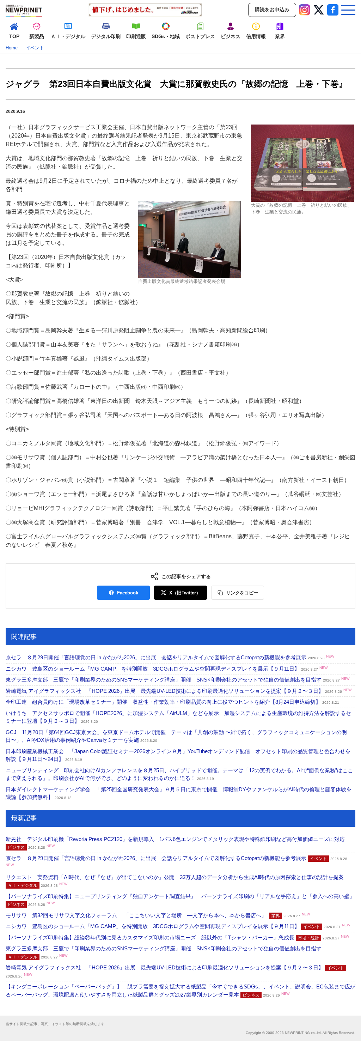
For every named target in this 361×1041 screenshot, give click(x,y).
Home (12, 47)
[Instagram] (304, 10)
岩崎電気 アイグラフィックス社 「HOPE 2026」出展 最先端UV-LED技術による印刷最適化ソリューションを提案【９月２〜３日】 (178, 691)
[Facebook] (332, 10)
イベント (35, 47)
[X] (318, 10)
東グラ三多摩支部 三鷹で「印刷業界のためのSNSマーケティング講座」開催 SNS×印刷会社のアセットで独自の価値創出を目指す (177, 680)
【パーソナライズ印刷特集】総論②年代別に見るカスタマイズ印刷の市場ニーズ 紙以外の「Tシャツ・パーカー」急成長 (177, 937)
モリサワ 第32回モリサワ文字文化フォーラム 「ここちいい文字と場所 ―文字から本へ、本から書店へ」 (158, 915)
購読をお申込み (272, 9)
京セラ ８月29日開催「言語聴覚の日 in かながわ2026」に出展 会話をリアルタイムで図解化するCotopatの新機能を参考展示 (170, 657)
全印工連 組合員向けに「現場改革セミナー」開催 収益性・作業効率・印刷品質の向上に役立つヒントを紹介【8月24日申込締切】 (172, 702)
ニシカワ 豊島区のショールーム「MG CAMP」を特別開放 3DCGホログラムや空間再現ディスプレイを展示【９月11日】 (167, 669)
